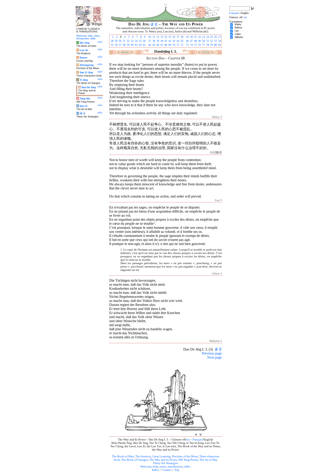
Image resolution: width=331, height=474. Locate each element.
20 (191, 36)
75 (195, 45)
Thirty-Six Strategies (165, 463)
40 (162, 41)
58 (124, 45)
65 (153, 45)
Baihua (238, 27)
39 (157, 41)
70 (173, 45)
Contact (167, 470)
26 (215, 36)
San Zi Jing (86, 72)
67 (162, 45)
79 (211, 45)
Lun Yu (84, 50)
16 (173, 36)
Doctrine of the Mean (185, 456)
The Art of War (208, 459)
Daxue (83, 57)
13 (162, 36)
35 (140, 41)
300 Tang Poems (188, 459)
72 (182, 45)
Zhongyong (87, 65)
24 (207, 36)
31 (124, 41)
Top (177, 470)
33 (132, 41)
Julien (238, 34)
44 (178, 41)
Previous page (212, 353)
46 (187, 41)
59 (128, 45)
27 (219, 36)
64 (149, 45)
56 (116, 45)
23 (203, 36)
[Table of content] (156, 24)
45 (182, 41)
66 (157, 45)
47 (191, 41)
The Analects (143, 456)
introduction (175, 466)
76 (199, 45)
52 (211, 41)
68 (165, 45)
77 (203, 45)
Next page (214, 357)
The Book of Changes (134, 459)
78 (207, 45)
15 (169, 36)
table (187, 466)
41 (165, 41)
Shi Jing (84, 42)
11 (153, 36)
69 (169, 45)
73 (187, 45)
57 (120, 45)
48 (195, 41)
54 (219, 41)
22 (199, 36)
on (188, 439)
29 (116, 41)
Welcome (146, 466)
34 (136, 41)
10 (149, 36)
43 (173, 41)
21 (195, 36)
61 (136, 45)
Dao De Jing (89, 87)
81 (219, 45)
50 (203, 41)
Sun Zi (83, 106)
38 (153, 41)
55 (112, 45)
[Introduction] (152, 24)
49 (199, 41)
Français (198, 439)
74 (191, 45)
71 (178, 45)
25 (211, 36)
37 (149, 41)
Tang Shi (85, 98)
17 (178, 36)
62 (140, 45)
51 (207, 41)
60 (132, 45)
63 (144, 45)
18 (182, 36)
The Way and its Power (163, 459)
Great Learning (161, 456)
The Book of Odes (123, 456)
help (155, 466)
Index (155, 470)
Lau (237, 30)
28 (112, 41)
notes (163, 466)
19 (187, 36)
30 (120, 41)
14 (165, 36)
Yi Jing (84, 80)
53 (215, 41)
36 (144, 41)
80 (215, 45)
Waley (238, 24)
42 (169, 41)
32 (128, 41)
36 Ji (82, 113)
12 (157, 36)
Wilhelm (239, 37)
